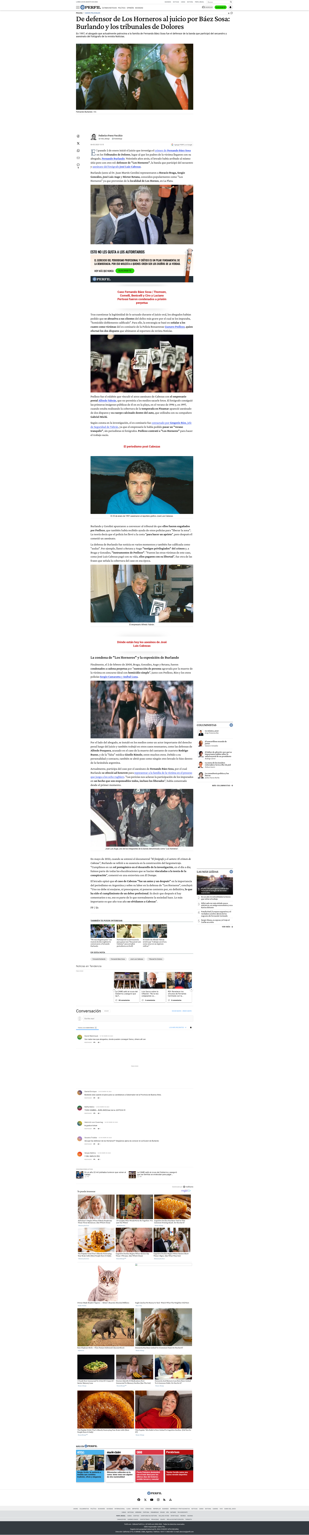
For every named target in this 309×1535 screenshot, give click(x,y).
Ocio (142, 1509)
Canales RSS (121, 1519)
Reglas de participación (175, 1519)
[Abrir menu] (78, 7)
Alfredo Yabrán (107, 400)
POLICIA (79, 13)
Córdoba (148, 1509)
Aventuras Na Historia (149, 1516)
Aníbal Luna (130, 676)
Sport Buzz (175, 1516)
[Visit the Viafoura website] (188, 1187)
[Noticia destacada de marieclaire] (120, 1453)
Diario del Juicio (230, 1509)
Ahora (75, 1509)
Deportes (135, 1509)
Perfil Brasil (199, 2)
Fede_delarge (105, 139)
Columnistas (206, 725)
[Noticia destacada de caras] (149, 1453)
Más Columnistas (221, 785)
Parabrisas (155, 1512)
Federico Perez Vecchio (110, 135)
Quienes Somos (133, 1519)
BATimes (173, 1512)
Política (121, 8)
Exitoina (208, 1509)
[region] (134, 1098)
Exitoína (190, 2)
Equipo (162, 1519)
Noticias (176, 2)
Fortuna (146, 1512)
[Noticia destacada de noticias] (90, 1453)
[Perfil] (90, 1446)
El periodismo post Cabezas (142, 446)
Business (168, 2)
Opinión (130, 8)
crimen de (173, 150)
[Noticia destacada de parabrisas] (179, 1453)
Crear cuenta (187, 1011)
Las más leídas (207, 871)
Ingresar (209, 7)
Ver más (226, 927)
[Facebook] (138, 1499)
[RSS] (164, 1500)
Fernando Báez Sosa (118, 959)
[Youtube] (151, 1500)
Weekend (138, 1512)
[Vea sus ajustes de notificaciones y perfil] (230, 7)
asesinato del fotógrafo (116, 166)
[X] (145, 1499)
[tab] (87, 1028)
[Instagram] (158, 1499)
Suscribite (221, 7)
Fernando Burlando (99, 959)
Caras (183, 2)
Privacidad (155, 1519)
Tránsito (188, 1519)
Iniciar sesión (176, 1011)
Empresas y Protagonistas (180, 1509)
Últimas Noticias (109, 8)
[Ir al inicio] (90, 7)
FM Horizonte (182, 1512)
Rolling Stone (164, 1516)
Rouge (162, 1512)
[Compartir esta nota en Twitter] (78, 143)
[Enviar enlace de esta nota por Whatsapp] (78, 150)
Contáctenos (145, 1519)
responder (88, 1042)
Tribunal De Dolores (155, 959)
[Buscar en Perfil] (231, 2)
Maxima (190, 1516)
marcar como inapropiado (187, 1044)
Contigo (136, 1516)
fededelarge (118, 139)
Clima (128, 1509)
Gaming (215, 1509)
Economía (101, 1509)
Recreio (183, 1516)
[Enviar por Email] (78, 158)
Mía (167, 1512)
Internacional (120, 1509)
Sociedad (139, 8)
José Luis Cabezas (136, 959)
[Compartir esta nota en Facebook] (78, 136)
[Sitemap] (170, 1500)
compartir (178, 1042)
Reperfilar (157, 1509)
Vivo (221, 1509)
